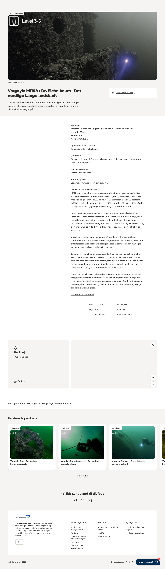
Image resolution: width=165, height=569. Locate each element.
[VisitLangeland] (22, 516)
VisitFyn (101, 533)
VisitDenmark (104, 536)
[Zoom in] (153, 378)
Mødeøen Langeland (135, 533)
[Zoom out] (153, 384)
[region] (114, 364)
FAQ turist (75, 542)
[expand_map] (152, 344)
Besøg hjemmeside (124, 93)
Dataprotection (117, 562)
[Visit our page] (75, 501)
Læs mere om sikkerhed (82, 294)
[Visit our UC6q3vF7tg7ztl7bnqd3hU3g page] (90, 501)
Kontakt (74, 533)
